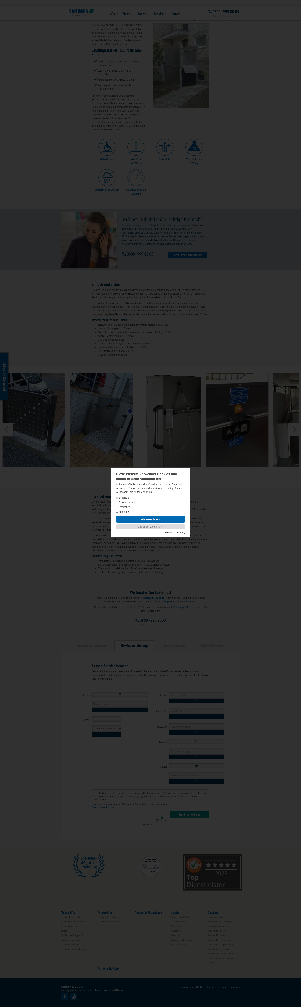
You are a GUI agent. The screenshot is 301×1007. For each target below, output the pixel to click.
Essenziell (124, 497)
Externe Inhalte (126, 502)
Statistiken (124, 507)
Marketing (124, 511)
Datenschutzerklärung (175, 532)
